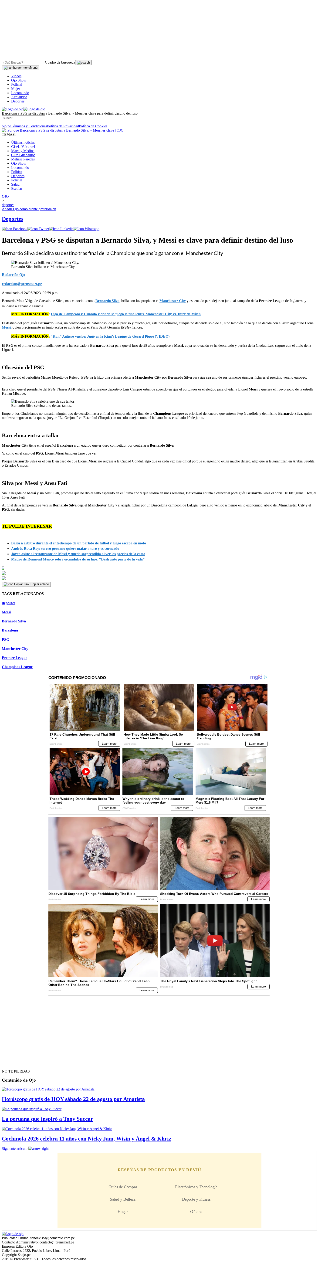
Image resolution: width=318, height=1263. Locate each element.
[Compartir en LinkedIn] (61, 229)
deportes (8, 603)
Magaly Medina (22, 151)
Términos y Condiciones (29, 126)
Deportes (17, 101)
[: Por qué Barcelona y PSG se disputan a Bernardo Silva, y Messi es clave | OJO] (63, 130)
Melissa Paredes (23, 159)
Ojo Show (18, 80)
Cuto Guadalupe (23, 155)
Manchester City (15, 649)
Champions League (17, 667)
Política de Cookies (93, 126)
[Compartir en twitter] (38, 229)
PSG (5, 640)
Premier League (14, 658)
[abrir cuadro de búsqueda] (83, 62)
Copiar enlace (39, 584)
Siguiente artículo (14, 1149)
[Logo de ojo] (13, 109)
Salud (15, 184)
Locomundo (20, 93)
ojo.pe (6, 126)
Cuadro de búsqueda (60, 62)
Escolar (16, 188)
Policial (16, 84)
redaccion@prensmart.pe (22, 284)
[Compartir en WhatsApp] (86, 229)
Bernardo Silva (14, 621)
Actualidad (19, 97)
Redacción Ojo (13, 275)
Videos (16, 76)
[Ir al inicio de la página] (12, 1063)
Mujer (15, 89)
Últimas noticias (23, 142)
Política (16, 172)
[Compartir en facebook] (14, 229)
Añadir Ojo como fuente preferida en (29, 209)
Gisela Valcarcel (23, 147)
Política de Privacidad (63, 126)
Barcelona (10, 630)
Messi (6, 612)
